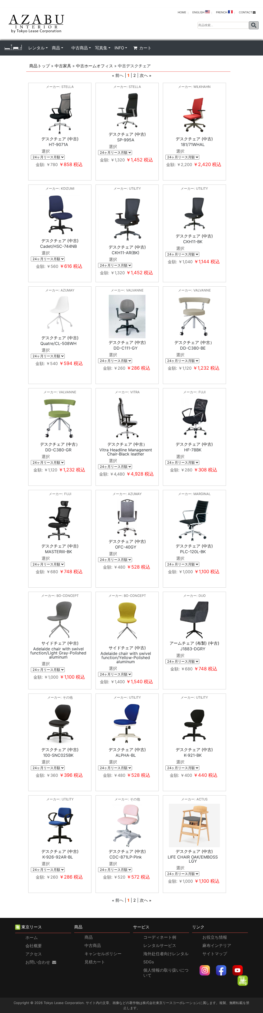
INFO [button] (119, 47)
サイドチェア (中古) (60, 643)
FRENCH (222, 12)
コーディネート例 (159, 937)
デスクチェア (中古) (60, 138)
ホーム (31, 937)
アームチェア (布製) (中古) (194, 643)
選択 (46, 151)
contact (245, 12)
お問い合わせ (37, 962)
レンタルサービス (159, 945)
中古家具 (63, 65)
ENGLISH (198, 12)
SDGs (148, 962)
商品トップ (39, 65)
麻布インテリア (216, 945)
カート (145, 47)
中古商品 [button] (79, 47)
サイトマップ (214, 953)
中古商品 (92, 945)
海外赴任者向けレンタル (166, 953)
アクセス (33, 954)
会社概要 (33, 945)
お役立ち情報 (214, 937)
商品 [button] (56, 47)
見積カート (94, 962)
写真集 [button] (101, 47)
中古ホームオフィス (94, 65)
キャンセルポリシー (102, 953)
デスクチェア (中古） (194, 342)
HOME (182, 12)
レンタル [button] (36, 47)
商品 (88, 937)
